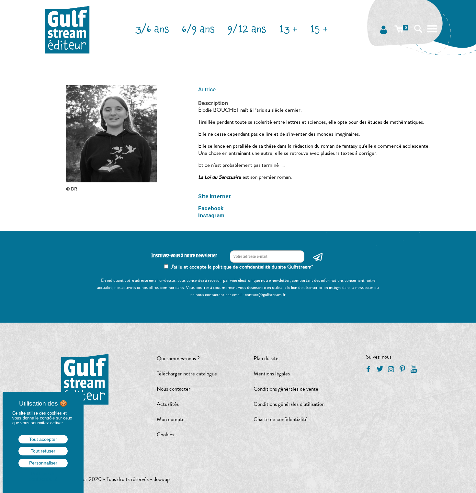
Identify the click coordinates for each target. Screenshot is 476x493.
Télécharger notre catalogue (187, 374)
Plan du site (266, 358)
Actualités (168, 404)
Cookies (165, 434)
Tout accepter (43, 439)
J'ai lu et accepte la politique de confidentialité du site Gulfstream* (242, 267)
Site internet (214, 196)
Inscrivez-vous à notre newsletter (184, 256)
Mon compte (171, 419)
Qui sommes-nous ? (178, 358)
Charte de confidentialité (281, 419)
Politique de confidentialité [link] (43, 476)
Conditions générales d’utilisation (289, 404)
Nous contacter (173, 389)
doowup (161, 479)
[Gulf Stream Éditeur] (67, 29)
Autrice (207, 89)
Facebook (210, 208)
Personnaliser (43, 462)
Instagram (211, 215)
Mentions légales (272, 374)
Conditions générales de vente (286, 389)
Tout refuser (43, 450)
